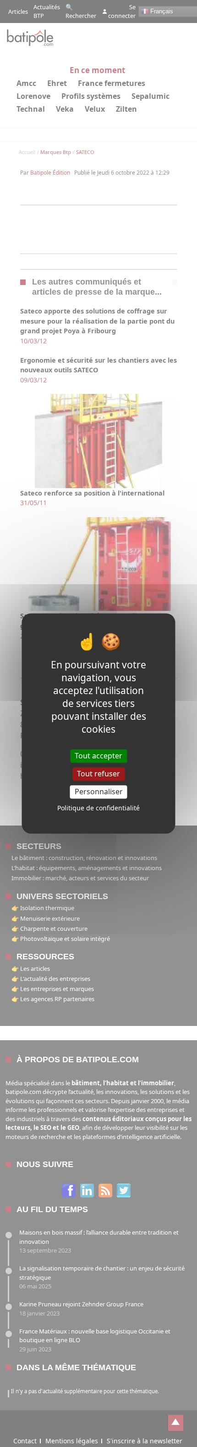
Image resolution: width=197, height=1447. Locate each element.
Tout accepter (98, 756)
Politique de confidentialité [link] (98, 808)
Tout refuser (98, 774)
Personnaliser (99, 791)
